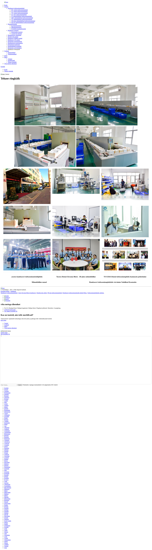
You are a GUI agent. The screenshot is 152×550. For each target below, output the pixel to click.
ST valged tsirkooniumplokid (19, 11)
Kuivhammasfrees (16, 25)
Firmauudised (11, 52)
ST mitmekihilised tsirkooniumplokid (21, 16)
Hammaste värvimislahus (15, 48)
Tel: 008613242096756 (10, 311)
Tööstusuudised (12, 54)
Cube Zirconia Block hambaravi (27, 293)
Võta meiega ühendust (10, 63)
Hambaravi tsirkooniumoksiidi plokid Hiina (75, 293)
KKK (5, 55)
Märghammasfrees (16, 27)
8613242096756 (5, 334)
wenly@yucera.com (9, 309)
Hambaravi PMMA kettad (15, 38)
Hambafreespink (12, 24)
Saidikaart (13, 291)
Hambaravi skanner (13, 30)
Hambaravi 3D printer (14, 40)
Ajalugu (10, 59)
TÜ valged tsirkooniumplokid (19, 13)
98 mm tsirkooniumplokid (55, 293)
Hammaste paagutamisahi (15, 41)
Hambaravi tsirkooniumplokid (16, 8)
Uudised (6, 51)
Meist (5, 57)
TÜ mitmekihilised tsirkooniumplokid (21, 19)
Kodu (5, 5)
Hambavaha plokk (42, 293)
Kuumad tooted (5, 291)
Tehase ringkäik (12, 62)
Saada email (4, 332)
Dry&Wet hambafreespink (18, 29)
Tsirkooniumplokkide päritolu (95, 293)
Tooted (6, 6)
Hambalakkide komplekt (14, 46)
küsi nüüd (3, 320)
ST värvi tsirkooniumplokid (19, 14)
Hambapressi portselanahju (15, 43)
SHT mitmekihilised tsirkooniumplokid (22, 18)
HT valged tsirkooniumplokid (19, 10)
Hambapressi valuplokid (14, 35)
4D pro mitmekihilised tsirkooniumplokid (22, 22)
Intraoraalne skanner (17, 32)
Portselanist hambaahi (14, 44)
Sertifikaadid (11, 60)
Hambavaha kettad (13, 37)
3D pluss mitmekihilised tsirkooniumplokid (23, 21)
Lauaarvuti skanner (16, 33)
